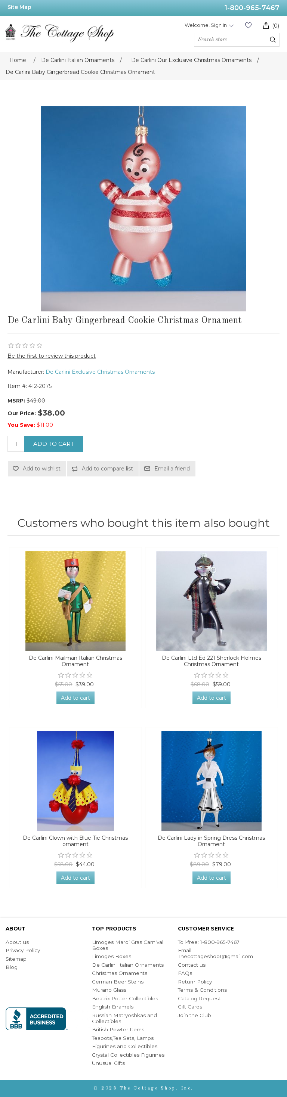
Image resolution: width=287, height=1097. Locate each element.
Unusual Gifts (108, 1063)
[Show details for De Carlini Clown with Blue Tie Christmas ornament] (75, 781)
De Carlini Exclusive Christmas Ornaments (100, 372)
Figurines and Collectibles (124, 1046)
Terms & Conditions (202, 990)
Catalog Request (199, 998)
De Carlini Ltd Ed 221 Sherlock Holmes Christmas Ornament (211, 661)
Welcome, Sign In (206, 25)
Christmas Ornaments (119, 973)
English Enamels (112, 1007)
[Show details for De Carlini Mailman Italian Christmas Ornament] (75, 601)
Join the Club (194, 1015)
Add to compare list (107, 468)
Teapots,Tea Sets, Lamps (123, 1038)
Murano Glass (109, 990)
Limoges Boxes (111, 956)
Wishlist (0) (248, 25)
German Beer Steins (118, 982)
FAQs (185, 973)
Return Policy (195, 982)
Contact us (192, 965)
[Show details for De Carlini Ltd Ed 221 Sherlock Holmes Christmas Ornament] (211, 601)
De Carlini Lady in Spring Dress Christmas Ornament (211, 841)
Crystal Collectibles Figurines (128, 1055)
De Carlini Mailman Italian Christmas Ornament (75, 661)
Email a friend (172, 468)
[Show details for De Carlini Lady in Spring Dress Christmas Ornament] (211, 781)
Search (273, 40)
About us (17, 942)
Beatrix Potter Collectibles (125, 998)
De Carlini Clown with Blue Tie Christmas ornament (75, 841)
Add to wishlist (42, 468)
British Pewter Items (118, 1029)
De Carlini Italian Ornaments (128, 965)
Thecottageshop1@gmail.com (215, 956)
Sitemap (16, 959)
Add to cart (53, 443)
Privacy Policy (23, 950)
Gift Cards (190, 1007)
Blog (12, 967)
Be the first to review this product (51, 355)
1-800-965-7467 (252, 8)
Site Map (19, 7)
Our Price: (21, 413)
